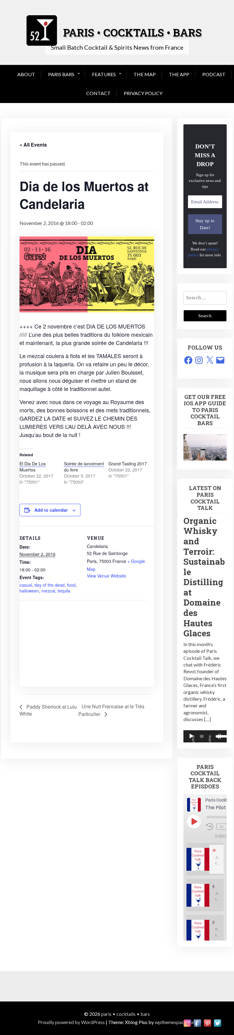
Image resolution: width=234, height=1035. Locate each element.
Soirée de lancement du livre (84, 467)
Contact (98, 93)
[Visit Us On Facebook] (197, 1022)
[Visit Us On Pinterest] (207, 1022)
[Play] (191, 736)
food (71, 585)
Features (104, 74)
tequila (64, 591)
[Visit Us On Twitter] (217, 1022)
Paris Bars (61, 74)
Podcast (213, 74)
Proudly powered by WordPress (71, 1022)
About (26, 74)
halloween (29, 591)
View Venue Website (106, 576)
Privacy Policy (143, 93)
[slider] (220, 735)
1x (221, 826)
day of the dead (49, 585)
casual (26, 585)
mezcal (48, 591)
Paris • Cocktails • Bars (125, 1014)
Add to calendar (51, 510)
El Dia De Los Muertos (33, 467)
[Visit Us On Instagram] (187, 1022)
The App (179, 74)
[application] (205, 736)
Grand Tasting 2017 (127, 464)
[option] (205, 859)
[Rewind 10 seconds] (210, 826)
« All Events (33, 144)
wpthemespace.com (176, 1022)
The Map (144, 74)
